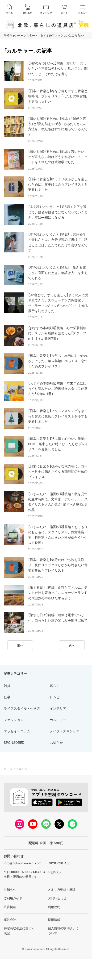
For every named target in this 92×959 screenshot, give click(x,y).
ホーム (9, 12)
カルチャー (23, 769)
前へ (20, 645)
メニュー (83, 12)
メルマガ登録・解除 (61, 889)
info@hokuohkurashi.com (22, 863)
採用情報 (54, 920)
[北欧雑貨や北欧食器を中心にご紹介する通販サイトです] (46, 24)
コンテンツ (46, 12)
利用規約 (54, 907)
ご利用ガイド (13, 898)
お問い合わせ (57, 898)
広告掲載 (10, 907)
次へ (72, 645)
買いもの (27, 12)
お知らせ (10, 889)
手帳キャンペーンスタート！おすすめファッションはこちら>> (44, 35)
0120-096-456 (59, 863)
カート (64, 12)
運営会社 (10, 920)
